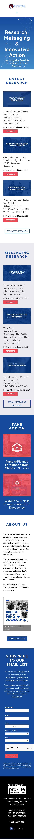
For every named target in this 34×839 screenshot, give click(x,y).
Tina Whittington (12, 390)
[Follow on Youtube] (22, 828)
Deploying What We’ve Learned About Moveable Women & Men (14, 290)
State (7, 738)
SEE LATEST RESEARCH (17, 231)
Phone (7, 723)
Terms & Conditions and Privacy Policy (15, 766)
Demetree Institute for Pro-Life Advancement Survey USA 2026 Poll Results (16, 117)
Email (7, 715)
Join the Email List (11, 756)
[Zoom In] (22, 626)
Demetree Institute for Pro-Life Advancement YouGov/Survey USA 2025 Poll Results (16, 206)
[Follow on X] (15, 828)
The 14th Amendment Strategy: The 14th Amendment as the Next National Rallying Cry (16, 335)
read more (10, 131)
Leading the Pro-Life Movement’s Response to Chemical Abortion (16, 381)
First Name (9, 707)
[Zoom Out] (19, 626)
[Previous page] (5, 626)
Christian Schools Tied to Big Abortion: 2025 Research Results (16, 162)
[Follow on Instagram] (18, 828)
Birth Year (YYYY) (11, 731)
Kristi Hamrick (11, 127)
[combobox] (8, 726)
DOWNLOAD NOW (17, 638)
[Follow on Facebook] (11, 828)
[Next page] (8, 626)
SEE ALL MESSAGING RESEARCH (17, 403)
